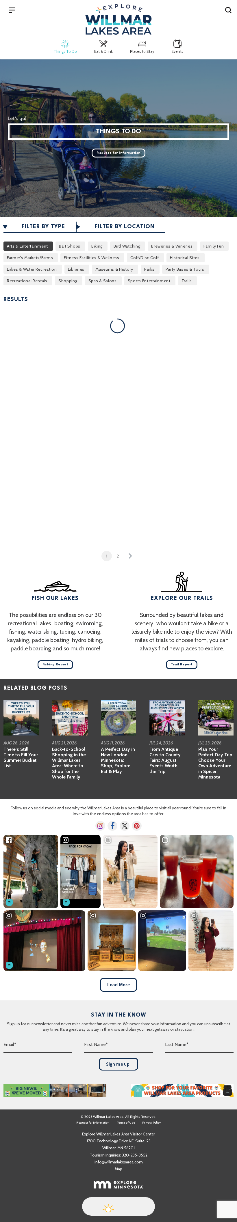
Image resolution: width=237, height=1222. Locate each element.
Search (228, 10)
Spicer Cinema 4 (202, 523)
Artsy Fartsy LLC (22, 364)
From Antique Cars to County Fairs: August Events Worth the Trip (165, 760)
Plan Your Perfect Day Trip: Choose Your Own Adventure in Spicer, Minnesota (216, 763)
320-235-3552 (134, 1155)
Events (177, 51)
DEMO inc (134, 364)
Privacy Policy (151, 1122)
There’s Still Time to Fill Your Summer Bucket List (20, 757)
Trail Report (182, 664)
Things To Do (65, 51)
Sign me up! (118, 1064)
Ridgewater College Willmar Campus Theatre (146, 529)
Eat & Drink (103, 51)
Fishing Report (55, 664)
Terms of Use (126, 1122)
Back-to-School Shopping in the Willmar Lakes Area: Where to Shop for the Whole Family (69, 763)
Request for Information (118, 153)
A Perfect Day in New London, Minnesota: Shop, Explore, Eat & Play (118, 760)
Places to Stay (142, 51)
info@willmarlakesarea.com (119, 1162)
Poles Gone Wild (22, 523)
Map (118, 1169)
